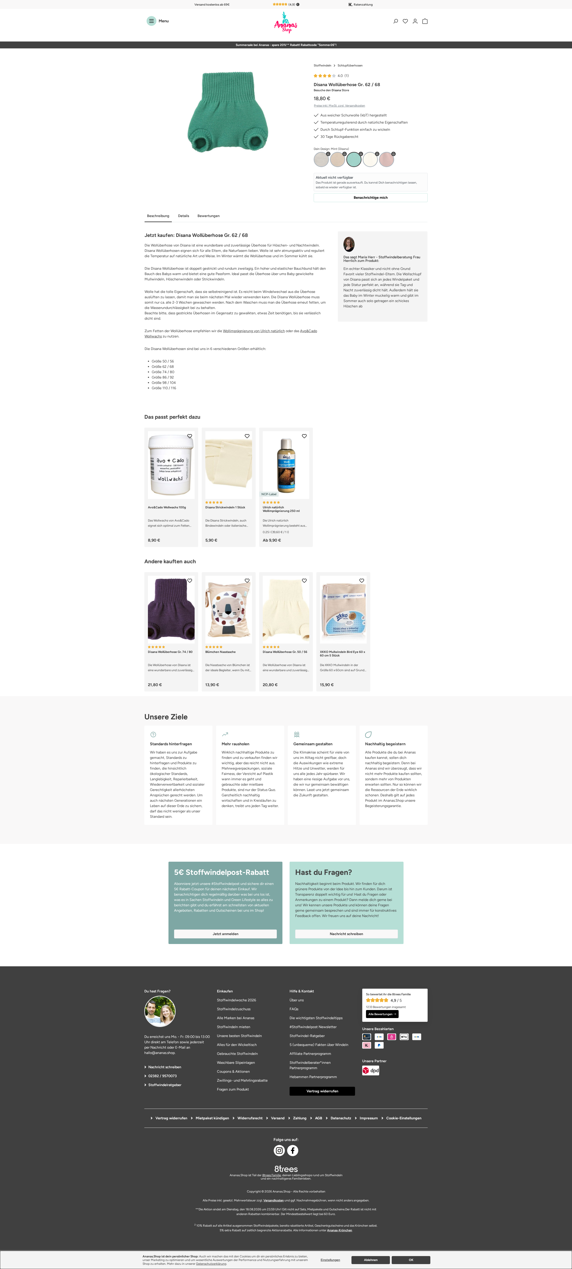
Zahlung (299, 1118)
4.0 (343, 76)
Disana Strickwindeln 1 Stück (225, 507)
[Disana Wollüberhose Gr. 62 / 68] (225, 109)
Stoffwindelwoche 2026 (236, 1000)
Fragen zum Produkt (233, 1089)
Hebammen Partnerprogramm (313, 1077)
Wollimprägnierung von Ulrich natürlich (254, 331)
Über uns (297, 1000)
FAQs (294, 1009)
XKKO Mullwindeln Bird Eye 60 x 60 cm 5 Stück (342, 653)
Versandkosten (273, 1200)
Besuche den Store (331, 90)
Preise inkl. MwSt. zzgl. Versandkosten (339, 105)
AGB (318, 1118)
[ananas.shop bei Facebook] (292, 1150)
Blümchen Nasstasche (220, 652)
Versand (277, 1118)
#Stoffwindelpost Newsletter (313, 1027)
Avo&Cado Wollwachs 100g (167, 507)
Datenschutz (340, 1118)
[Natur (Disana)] (370, 159)
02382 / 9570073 (162, 1076)
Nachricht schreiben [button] (346, 934)
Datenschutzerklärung (211, 1263)
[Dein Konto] (415, 21)
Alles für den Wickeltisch (237, 1045)
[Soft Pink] (386, 159)
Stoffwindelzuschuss (233, 1009)
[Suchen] (395, 21)
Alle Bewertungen (380, 1014)
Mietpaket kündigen (212, 1118)
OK (411, 1260)
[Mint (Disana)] (354, 159)
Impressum (368, 1118)
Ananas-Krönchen (339, 1230)
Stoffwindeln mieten (233, 1027)
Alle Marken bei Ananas (235, 1018)
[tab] (158, 216)
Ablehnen (371, 1260)
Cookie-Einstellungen (403, 1118)
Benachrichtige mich (371, 197)
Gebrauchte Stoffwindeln (237, 1054)
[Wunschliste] (405, 21)
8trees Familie (271, 1175)
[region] (225, 109)
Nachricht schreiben (164, 1067)
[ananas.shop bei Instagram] (279, 1150)
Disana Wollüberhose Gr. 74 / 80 (170, 652)
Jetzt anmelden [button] (225, 934)
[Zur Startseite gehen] (286, 23)
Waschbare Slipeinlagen (236, 1062)
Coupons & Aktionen (233, 1071)
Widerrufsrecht (250, 1118)
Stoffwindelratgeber (164, 1085)
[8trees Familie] (286, 1168)
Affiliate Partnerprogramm (310, 1054)
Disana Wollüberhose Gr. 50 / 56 (285, 652)
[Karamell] (337, 159)
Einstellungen (330, 1260)
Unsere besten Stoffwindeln (239, 1036)
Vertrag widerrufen (322, 1091)
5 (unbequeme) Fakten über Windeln (319, 1045)
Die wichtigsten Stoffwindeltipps (316, 1018)
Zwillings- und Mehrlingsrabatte (242, 1080)
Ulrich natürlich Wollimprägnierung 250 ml (281, 509)
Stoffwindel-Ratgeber (307, 1036)
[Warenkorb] (424, 21)
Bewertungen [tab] (209, 216)
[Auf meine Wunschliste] (189, 436)
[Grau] (321, 159)
